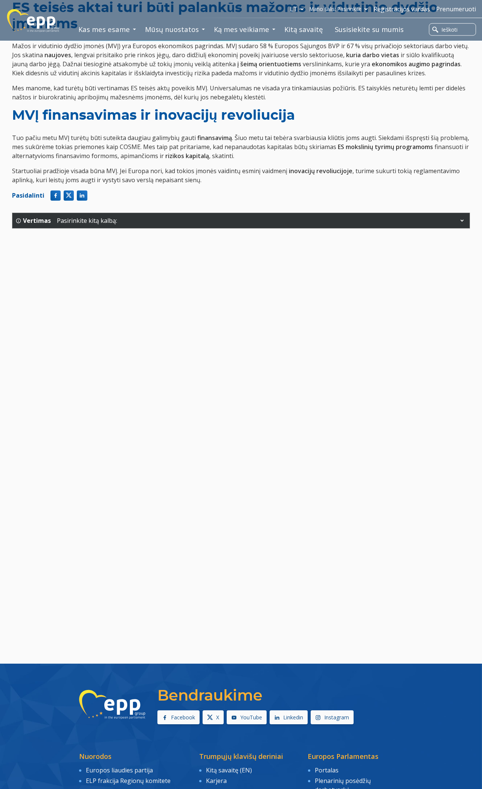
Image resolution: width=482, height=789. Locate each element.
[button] (462, 220)
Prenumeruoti (456, 9)
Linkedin (293, 717)
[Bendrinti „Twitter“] (69, 195)
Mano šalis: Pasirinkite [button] (336, 8)
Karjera (216, 781)
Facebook (183, 717)
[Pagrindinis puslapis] (33, 20)
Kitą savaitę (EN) (229, 770)
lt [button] (293, 9)
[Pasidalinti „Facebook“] (55, 195)
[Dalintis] (82, 195)
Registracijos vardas (402, 9)
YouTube (251, 717)
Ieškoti (449, 29)
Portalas (327, 770)
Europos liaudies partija (119, 770)
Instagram (336, 717)
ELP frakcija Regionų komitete (128, 781)
